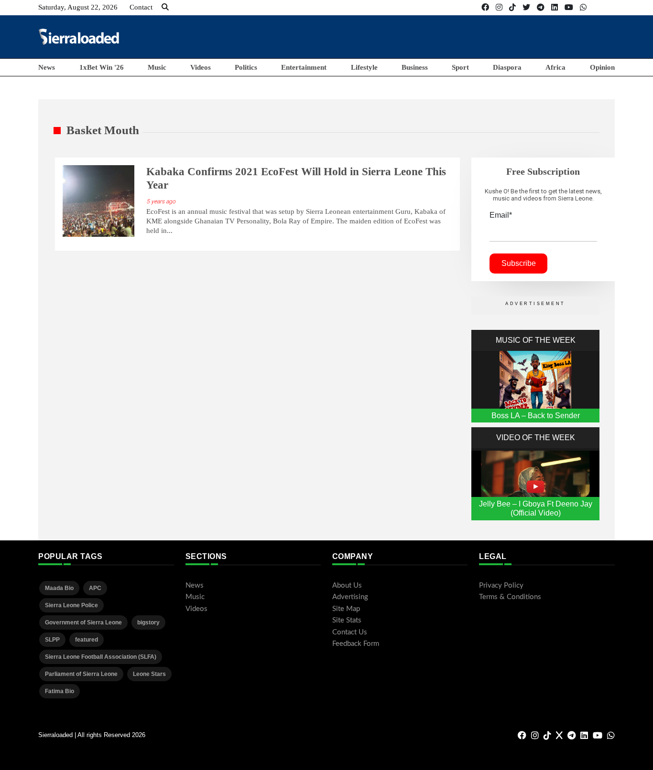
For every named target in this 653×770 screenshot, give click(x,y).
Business (415, 67)
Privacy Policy (501, 585)
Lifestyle (364, 67)
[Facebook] (485, 7)
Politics (246, 67)
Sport (460, 67)
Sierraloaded (55, 734)
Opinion (602, 67)
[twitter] (526, 7)
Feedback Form (355, 643)
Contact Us (349, 632)
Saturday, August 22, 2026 (78, 7)
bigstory (148, 622)
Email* (501, 215)
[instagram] (499, 7)
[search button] (165, 7)
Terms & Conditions (510, 597)
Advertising (350, 597)
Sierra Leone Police (71, 605)
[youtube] (569, 7)
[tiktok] (512, 7)
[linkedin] (554, 7)
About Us (347, 585)
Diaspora (507, 67)
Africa (555, 67)
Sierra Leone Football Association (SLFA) (100, 657)
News (46, 67)
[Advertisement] (441, 36)
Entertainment (303, 67)
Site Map (346, 608)
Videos (200, 67)
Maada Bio (59, 588)
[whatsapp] (583, 7)
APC (95, 588)
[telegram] (540, 7)
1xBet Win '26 (101, 67)
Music (157, 67)
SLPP (52, 639)
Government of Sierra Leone (83, 622)
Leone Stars (149, 674)
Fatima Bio (59, 691)
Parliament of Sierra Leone (81, 674)
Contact (141, 7)
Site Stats (346, 620)
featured (86, 639)
